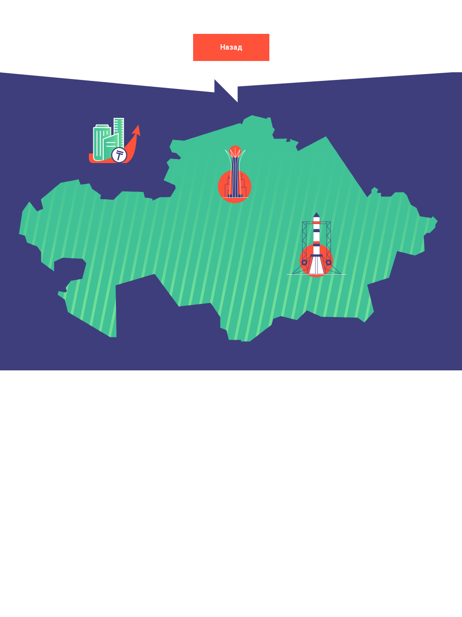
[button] (235, 171)
